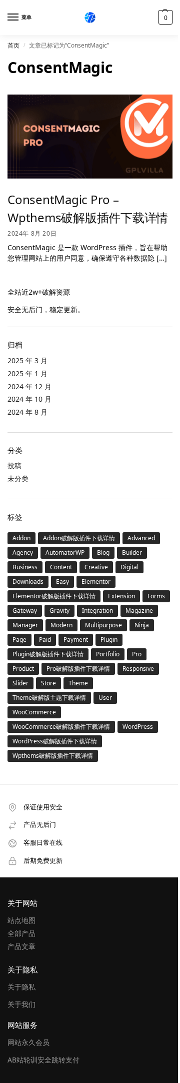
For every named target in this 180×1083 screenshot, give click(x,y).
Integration (97, 610)
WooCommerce (34, 712)
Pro (137, 654)
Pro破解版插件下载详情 (78, 668)
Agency (22, 552)
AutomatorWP (65, 552)
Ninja (141, 625)
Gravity (60, 610)
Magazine (139, 610)
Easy (62, 581)
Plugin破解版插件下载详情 (48, 654)
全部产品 (22, 933)
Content (61, 567)
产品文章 (22, 946)
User (105, 697)
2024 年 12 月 (30, 386)
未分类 (18, 478)
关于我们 (22, 1004)
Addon (21, 538)
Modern (61, 625)
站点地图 (22, 920)
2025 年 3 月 (28, 360)
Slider (20, 683)
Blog (103, 552)
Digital (129, 567)
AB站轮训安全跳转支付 (44, 1059)
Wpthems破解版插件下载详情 (52, 755)
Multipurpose (103, 625)
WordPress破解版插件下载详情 (54, 741)
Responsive (138, 668)
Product (23, 668)
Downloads (28, 581)
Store (48, 683)
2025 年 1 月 (28, 373)
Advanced (141, 538)
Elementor (96, 581)
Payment (76, 639)
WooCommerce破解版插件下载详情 (61, 726)
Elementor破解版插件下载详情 (54, 596)
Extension (121, 596)
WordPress (137, 726)
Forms (156, 596)
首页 (14, 45)
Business (25, 567)
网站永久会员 (29, 1042)
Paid (45, 639)
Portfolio (108, 654)
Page (19, 639)
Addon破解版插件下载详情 (79, 538)
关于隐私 (22, 986)
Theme (78, 683)
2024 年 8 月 (28, 412)
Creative (96, 567)
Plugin (109, 639)
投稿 (15, 465)
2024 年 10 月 (30, 399)
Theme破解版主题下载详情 (49, 697)
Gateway (24, 610)
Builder (132, 552)
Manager (25, 625)
